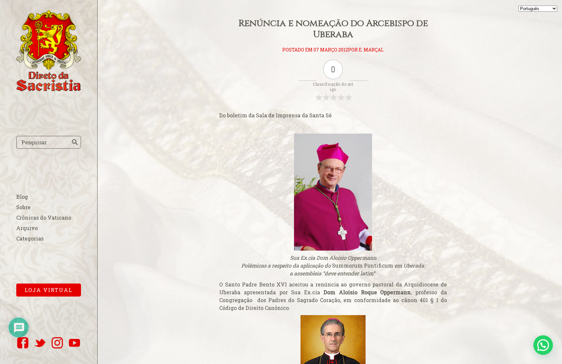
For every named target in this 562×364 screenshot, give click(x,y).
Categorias (30, 238)
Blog (22, 196)
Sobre (23, 207)
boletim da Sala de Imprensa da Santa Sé (279, 115)
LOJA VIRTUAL (49, 289)
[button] (543, 345)
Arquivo (27, 228)
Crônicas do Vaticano (43, 217)
